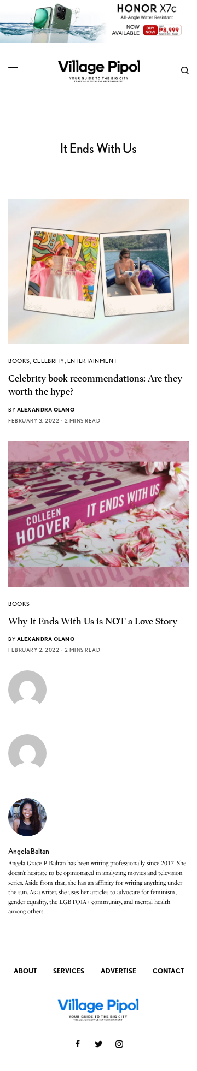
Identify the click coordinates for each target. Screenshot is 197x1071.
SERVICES (68, 971)
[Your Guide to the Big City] (99, 70)
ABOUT (25, 971)
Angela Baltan (28, 851)
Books (19, 361)
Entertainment (92, 361)
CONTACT (168, 971)
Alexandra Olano (46, 409)
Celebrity (49, 361)
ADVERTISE (118, 971)
